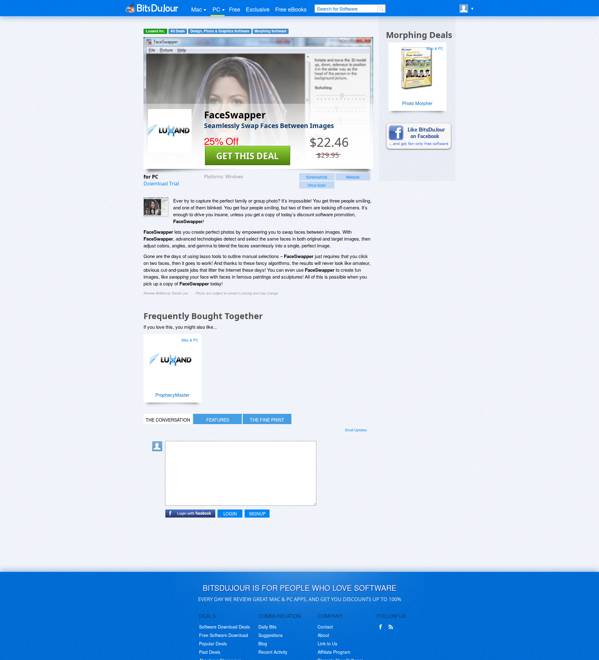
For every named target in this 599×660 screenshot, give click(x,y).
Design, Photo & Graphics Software (219, 31)
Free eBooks (291, 9)
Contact (325, 627)
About (323, 635)
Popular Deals (213, 643)
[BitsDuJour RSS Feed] (392, 627)
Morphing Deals (419, 35)
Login (230, 513)
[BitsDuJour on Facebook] (382, 627)
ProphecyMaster (172, 394)
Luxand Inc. (155, 31)
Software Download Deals (224, 627)
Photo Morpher (417, 103)
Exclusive (258, 9)
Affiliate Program (334, 652)
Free (234, 9)
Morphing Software (270, 31)
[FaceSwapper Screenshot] (156, 207)
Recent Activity (272, 652)
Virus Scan (317, 185)
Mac (196, 9)
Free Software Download (223, 635)
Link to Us (327, 643)
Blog (262, 643)
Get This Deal (247, 156)
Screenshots (316, 176)
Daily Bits (267, 627)
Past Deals (209, 652)
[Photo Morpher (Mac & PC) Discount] (416, 66)
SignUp (257, 513)
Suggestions (270, 635)
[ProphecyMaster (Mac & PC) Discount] (172, 358)
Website (353, 176)
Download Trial (161, 183)
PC (216, 9)
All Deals (177, 31)
